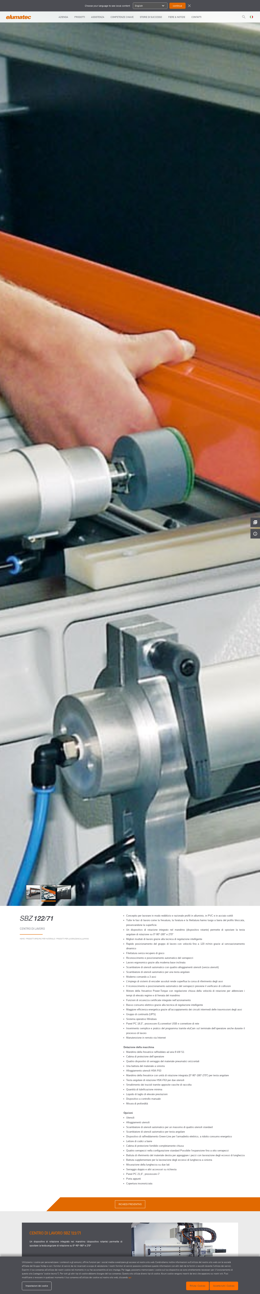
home (22, 939)
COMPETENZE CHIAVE (122, 17)
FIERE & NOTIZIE (176, 17)
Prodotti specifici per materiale (40, 939)
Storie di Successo (151, 17)
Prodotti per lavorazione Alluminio (72, 939)
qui (129, 1277)
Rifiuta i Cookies (197, 1285)
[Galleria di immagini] (33, 898)
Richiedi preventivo (130, 1204)
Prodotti (79, 17)
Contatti (196, 17)
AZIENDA (63, 17)
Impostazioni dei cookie (37, 1285)
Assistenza (97, 17)
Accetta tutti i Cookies (223, 1285)
